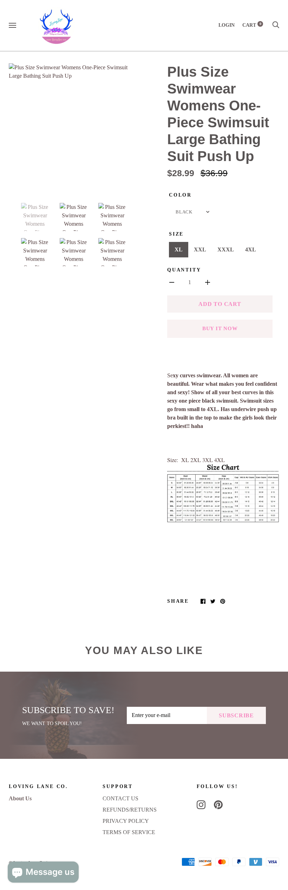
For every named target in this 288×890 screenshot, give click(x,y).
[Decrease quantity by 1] (171, 282)
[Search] (275, 25)
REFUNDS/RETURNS (130, 810)
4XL (250, 249)
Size (176, 234)
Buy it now (220, 328)
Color (180, 195)
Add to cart (219, 304)
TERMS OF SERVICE (129, 832)
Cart (251, 25)
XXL (200, 249)
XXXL (225, 249)
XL (179, 249)
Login (226, 25)
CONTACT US (120, 798)
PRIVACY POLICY (126, 821)
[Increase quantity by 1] (207, 282)
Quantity (184, 270)
